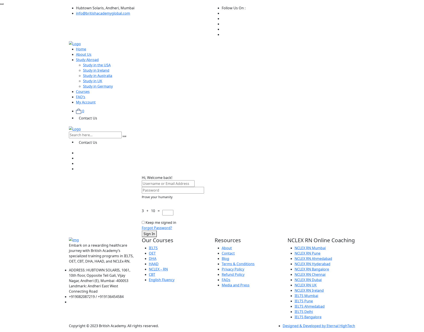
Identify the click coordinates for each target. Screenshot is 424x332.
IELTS (153, 248)
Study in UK (92, 81)
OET (152, 253)
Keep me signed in (161, 222)
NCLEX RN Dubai (308, 279)
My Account (86, 102)
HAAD (154, 263)
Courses (83, 91)
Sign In (149, 233)
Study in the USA (97, 65)
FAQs (226, 279)
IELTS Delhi (304, 311)
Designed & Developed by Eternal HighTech (319, 325)
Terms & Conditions (238, 263)
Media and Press (236, 285)
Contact (228, 253)
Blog (225, 258)
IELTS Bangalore (308, 317)
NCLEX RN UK (306, 285)
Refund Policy (233, 274)
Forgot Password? (157, 227)
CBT (152, 274)
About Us (83, 54)
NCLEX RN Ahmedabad (313, 258)
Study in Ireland (96, 70)
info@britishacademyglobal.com (103, 13)
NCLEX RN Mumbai (310, 248)
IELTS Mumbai (306, 295)
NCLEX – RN (158, 269)
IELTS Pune (304, 301)
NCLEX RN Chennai (310, 274)
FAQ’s (80, 96)
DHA (152, 258)
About (227, 248)
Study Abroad (87, 59)
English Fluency (161, 279)
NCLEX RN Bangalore (312, 269)
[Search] (124, 136)
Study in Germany (98, 86)
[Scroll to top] (2, 4)
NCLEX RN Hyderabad (312, 263)
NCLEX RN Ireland (309, 290)
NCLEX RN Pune (307, 253)
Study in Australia (97, 75)
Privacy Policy (233, 269)
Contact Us (88, 118)
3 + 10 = (151, 210)
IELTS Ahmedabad (310, 306)
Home (81, 49)
